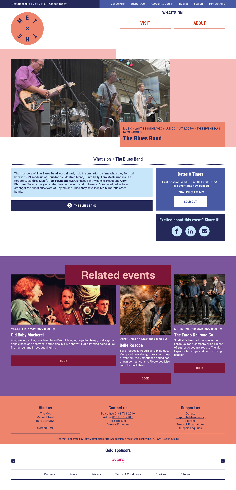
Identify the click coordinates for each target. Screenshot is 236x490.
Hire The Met (118, 420)
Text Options (217, 3)
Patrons (190, 420)
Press (73, 474)
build (176, 438)
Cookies (161, 474)
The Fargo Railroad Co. (194, 334)
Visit (145, 23)
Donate (190, 413)
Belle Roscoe (131, 345)
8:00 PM (49, 329)
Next (223, 461)
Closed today (58, 4)
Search (198, 3)
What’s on (172, 12)
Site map (186, 474)
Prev (13, 461)
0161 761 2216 (125, 413)
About (199, 23)
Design (166, 438)
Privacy (96, 474)
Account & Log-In (162, 3)
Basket (183, 3)
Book (63, 361)
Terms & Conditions (128, 474)
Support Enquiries (190, 428)
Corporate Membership (190, 417)
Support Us (137, 3)
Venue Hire (118, 3)
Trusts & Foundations (190, 424)
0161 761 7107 (122, 417)
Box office (29, 4)
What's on (102, 159)
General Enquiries (118, 424)
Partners (49, 474)
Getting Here (45, 428)
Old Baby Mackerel (27, 334)
